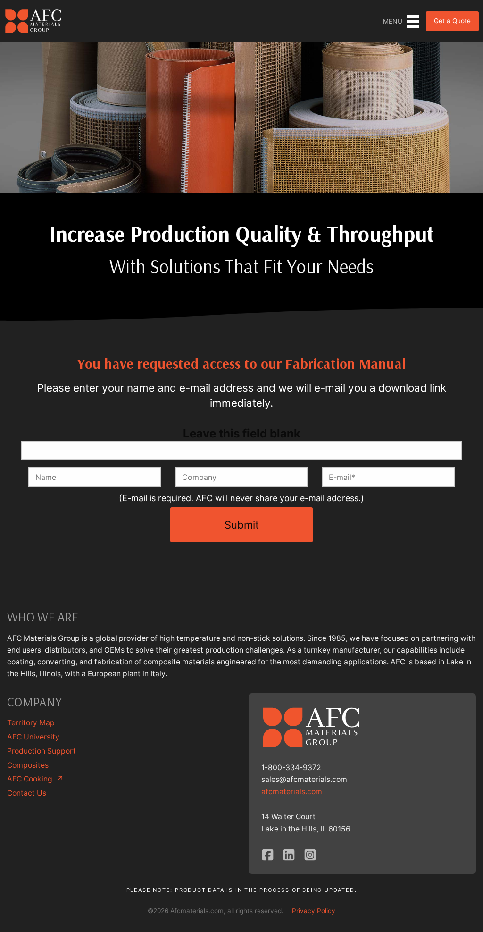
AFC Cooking (35, 778)
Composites (28, 765)
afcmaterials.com (291, 791)
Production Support (41, 751)
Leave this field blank (241, 433)
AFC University (33, 736)
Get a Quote (452, 21)
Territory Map (31, 722)
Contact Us (26, 793)
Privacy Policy (313, 911)
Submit (242, 525)
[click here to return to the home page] (34, 21)
